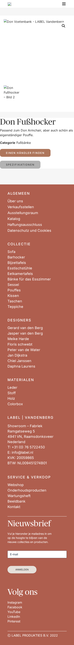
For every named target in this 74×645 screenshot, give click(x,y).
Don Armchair (31, 130)
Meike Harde (18, 339)
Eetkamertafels (20, 274)
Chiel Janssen (19, 361)
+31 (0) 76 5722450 (28, 447)
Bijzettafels (16, 263)
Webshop (15, 485)
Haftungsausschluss (24, 225)
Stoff (11, 393)
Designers (19, 320)
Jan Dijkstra (17, 355)
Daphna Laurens (21, 366)
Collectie (19, 244)
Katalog (13, 219)
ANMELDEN (22, 569)
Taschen (14, 301)
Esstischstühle (19, 268)
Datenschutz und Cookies (29, 231)
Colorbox (15, 404)
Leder (12, 388)
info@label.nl (22, 452)
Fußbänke (23, 143)
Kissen (13, 296)
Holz (11, 399)
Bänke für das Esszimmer (29, 279)
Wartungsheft (19, 496)
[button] (63, 25)
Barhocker (16, 257)
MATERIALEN (20, 380)
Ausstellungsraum (22, 213)
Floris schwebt (19, 344)
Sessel (13, 285)
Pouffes (14, 290)
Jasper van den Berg (25, 333)
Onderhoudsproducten (26, 490)
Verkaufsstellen (20, 207)
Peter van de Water (23, 350)
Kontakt (13, 507)
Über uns (15, 201)
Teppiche (15, 307)
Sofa (11, 252)
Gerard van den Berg (25, 328)
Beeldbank (16, 501)
